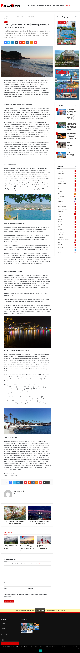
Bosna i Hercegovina (63, 239)
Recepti (60, 252)
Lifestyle (62, 5)
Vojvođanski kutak (63, 245)
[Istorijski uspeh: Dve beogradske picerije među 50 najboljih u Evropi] (61, 136)
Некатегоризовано (63, 209)
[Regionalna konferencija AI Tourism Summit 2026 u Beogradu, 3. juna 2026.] (24, 631)
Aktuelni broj (61, 173)
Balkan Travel (19, 491)
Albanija (60, 219)
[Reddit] (23, 42)
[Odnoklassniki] (31, 42)
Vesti (33, 5)
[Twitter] (8, 42)
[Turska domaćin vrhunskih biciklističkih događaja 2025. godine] (27, 540)
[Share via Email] (44, 482)
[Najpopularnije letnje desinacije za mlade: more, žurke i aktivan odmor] (36, 628)
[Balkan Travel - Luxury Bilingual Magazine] (11, 6)
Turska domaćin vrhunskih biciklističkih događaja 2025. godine (27, 547)
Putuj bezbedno (62, 206)
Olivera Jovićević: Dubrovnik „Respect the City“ (70, 145)
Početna (7, 16)
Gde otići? (41, 5)
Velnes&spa (61, 181)
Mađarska (60, 229)
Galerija (3, 628)
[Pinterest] (20, 42)
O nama (3, 626)
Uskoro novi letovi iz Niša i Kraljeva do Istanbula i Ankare (42, 547)
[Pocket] (35, 42)
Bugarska (60, 247)
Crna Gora (60, 234)
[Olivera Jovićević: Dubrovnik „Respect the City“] (61, 145)
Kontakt (3, 630)
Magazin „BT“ (61, 171)
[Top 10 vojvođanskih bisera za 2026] (61, 155)
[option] (67, 58)
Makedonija (61, 232)
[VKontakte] (27, 42)
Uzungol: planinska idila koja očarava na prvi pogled (10, 547)
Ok (40, 650)
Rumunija (60, 224)
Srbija (59, 242)
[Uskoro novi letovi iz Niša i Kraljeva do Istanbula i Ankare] (44, 540)
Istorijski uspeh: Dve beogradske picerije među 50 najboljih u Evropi (71, 136)
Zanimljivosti (61, 196)
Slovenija (60, 221)
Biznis (59, 204)
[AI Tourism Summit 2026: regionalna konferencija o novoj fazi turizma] (30, 631)
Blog (57, 5)
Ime (5, 582)
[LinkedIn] (12, 42)
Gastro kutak (61, 250)
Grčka (59, 227)
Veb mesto (30, 588)
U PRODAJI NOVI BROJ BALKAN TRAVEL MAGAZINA (65, 64)
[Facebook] (5, 42)
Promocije (60, 199)
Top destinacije (50, 5)
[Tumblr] (16, 42)
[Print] (48, 482)
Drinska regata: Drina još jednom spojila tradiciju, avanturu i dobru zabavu (71, 126)
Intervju (60, 191)
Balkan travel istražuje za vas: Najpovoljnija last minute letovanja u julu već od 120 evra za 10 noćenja (71, 114)
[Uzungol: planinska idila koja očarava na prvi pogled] (11, 540)
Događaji (60, 201)
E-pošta (6, 588)
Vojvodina (60, 211)
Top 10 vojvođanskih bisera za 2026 (71, 154)
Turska (19, 16)
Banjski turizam (62, 183)
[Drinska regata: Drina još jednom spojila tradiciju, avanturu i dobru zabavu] (61, 125)
